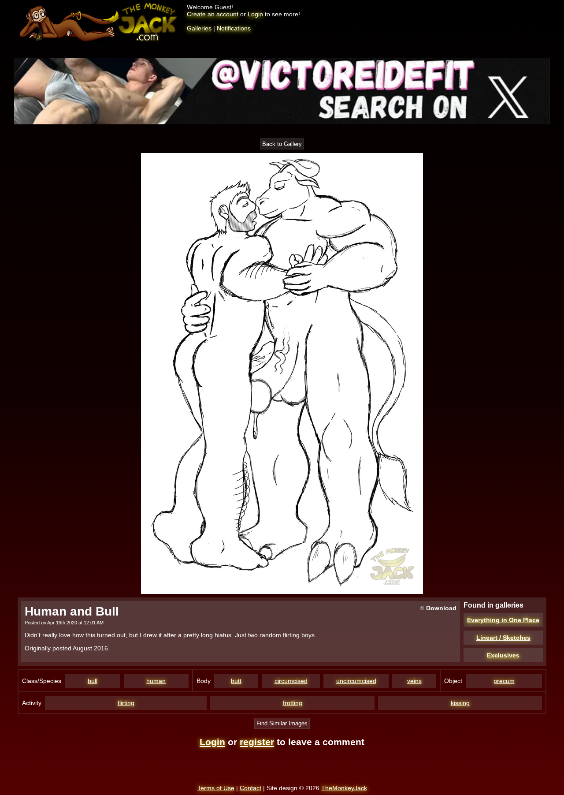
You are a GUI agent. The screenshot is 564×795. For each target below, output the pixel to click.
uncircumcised (356, 680)
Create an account (212, 14)
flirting (126, 702)
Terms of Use (215, 787)
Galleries (199, 28)
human (156, 680)
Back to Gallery (282, 144)
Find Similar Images (282, 723)
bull (92, 680)
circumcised (291, 680)
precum (504, 680)
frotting (292, 702)
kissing (460, 702)
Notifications (234, 28)
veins (414, 680)
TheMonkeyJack (344, 787)
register (257, 742)
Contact (250, 787)
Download (440, 608)
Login (255, 14)
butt (236, 680)
